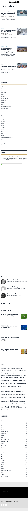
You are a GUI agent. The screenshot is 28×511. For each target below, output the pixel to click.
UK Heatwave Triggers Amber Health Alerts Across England (8, 65)
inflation (12, 377)
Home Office (6, 377)
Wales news (12, 410)
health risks (22, 373)
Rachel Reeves (17, 391)
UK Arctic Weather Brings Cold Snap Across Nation (8, 30)
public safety (22, 389)
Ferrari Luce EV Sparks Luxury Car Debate (16, 288)
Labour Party (13, 383)
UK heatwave (21, 404)
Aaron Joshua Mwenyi (12, 287)
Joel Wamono (11, 16)
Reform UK (5, 394)
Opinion (2, 129)
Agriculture (3, 86)
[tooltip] (3, 281)
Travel (2, 141)
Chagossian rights (20, 368)
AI (1, 88)
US (1, 145)
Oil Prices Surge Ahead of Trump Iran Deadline (9, 350)
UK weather (5, 410)
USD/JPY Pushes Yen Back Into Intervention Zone (9, 326)
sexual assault (21, 394)
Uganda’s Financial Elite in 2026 (14, 295)
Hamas (16, 373)
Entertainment (4, 108)
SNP (2, 397)
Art (1, 90)
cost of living (16, 370)
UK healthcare (12, 404)
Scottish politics (13, 394)
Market (2, 123)
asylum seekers (4, 368)
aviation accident (11, 368)
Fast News (3, 112)
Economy (3, 104)
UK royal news (22, 407)
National (2, 28)
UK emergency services (18, 401)
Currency (3, 102)
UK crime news (18, 397)
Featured (2, 46)
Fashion (2, 110)
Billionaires (3, 92)
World (2, 146)
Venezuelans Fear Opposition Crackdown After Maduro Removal (17, 282)
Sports (2, 135)
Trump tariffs (9, 397)
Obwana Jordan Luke (11, 68)
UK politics (12, 406)
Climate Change (4, 98)
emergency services (8, 373)
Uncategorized (4, 143)
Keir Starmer (15, 380)
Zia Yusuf (17, 410)
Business (3, 96)
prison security (14, 389)
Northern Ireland (5, 389)
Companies (3, 100)
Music (2, 125)
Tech (2, 139)
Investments (4, 119)
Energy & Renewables (6, 106)
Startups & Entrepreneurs (7, 137)
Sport (2, 133)
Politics (2, 131)
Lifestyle (3, 121)
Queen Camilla (5, 391)
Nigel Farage (18, 386)
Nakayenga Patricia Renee (7, 34)
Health (2, 63)
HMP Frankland (14, 375)
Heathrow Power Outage (6, 375)
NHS (10, 386)
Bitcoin (2, 94)
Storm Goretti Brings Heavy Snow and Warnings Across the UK (8, 13)
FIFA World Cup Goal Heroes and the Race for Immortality (9, 315)
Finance (3, 115)
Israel (17, 377)
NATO (5, 386)
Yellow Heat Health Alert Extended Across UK (7, 48)
